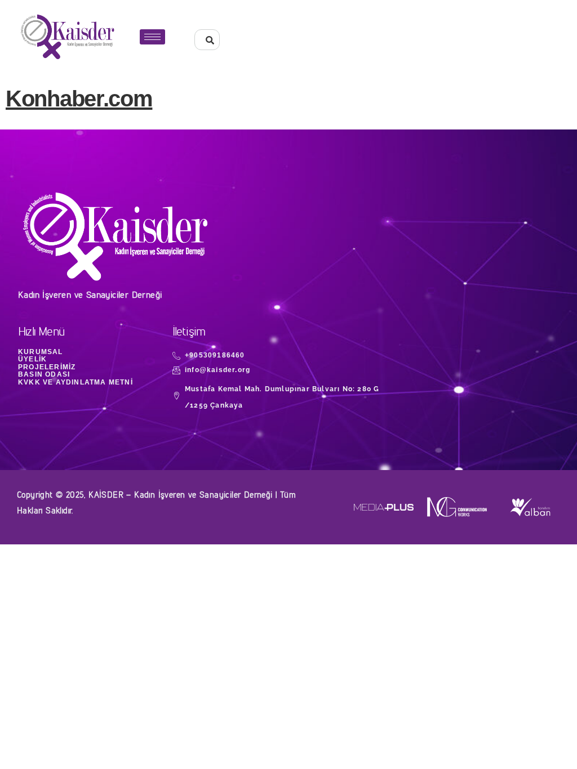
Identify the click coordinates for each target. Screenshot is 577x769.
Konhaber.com (79, 98)
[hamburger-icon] (152, 36)
